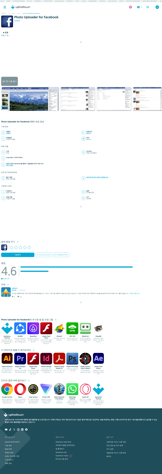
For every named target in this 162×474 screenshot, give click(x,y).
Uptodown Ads (61, 452)
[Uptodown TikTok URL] (10, 429)
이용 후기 (18, 255)
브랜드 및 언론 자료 (12, 456)
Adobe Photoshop (72, 367)
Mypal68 (98, 336)
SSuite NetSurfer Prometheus (59, 398)
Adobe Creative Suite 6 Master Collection (85, 368)
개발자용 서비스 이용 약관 (116, 453)
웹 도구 (88, 133)
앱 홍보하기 (60, 449)
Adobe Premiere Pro (20, 367)
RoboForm (85, 336)
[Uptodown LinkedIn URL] (22, 429)
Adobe (17, 20)
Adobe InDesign (46, 367)
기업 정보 (8, 445)
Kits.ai (77, 1)
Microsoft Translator (133, 1)
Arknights (70, 1)
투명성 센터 (9, 452)
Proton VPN (46, 397)
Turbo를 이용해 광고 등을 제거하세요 (80, 73)
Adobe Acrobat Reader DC (59, 367)
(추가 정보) (9, 165)
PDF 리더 (29, 1)
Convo (121, 1)
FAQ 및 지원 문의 (62, 459)
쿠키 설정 (109, 449)
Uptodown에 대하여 (12, 442)
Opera (8, 1)
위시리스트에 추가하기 (45, 255)
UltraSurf (59, 336)
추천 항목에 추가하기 (62, 255)
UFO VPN (72, 336)
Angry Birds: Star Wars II (150, 1)
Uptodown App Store (63, 442)
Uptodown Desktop (19, 1)
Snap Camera (33, 397)
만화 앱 (84, 1)
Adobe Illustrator (7, 367)
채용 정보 (8, 463)
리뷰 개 (4, 35)
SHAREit (20, 336)
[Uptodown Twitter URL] (14, 429)
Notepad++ (38, 1)
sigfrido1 (14, 288)
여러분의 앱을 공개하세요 (65, 445)
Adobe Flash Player (46, 337)
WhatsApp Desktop (72, 398)
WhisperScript (92, 1)
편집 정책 (8, 449)
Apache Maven (48, 1)
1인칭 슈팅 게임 (112, 1)
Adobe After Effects (98, 367)
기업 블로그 (9, 460)
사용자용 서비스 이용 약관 (116, 442)
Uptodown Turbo (64, 456)
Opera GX (85, 397)
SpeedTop (33, 336)
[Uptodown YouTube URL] (6, 429)
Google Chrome (7, 397)
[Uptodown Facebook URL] (26, 429)
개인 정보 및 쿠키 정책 (114, 445)
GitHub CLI (102, 1)
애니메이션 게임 (59, 1)
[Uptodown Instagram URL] (18, 429)
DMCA (108, 456)
